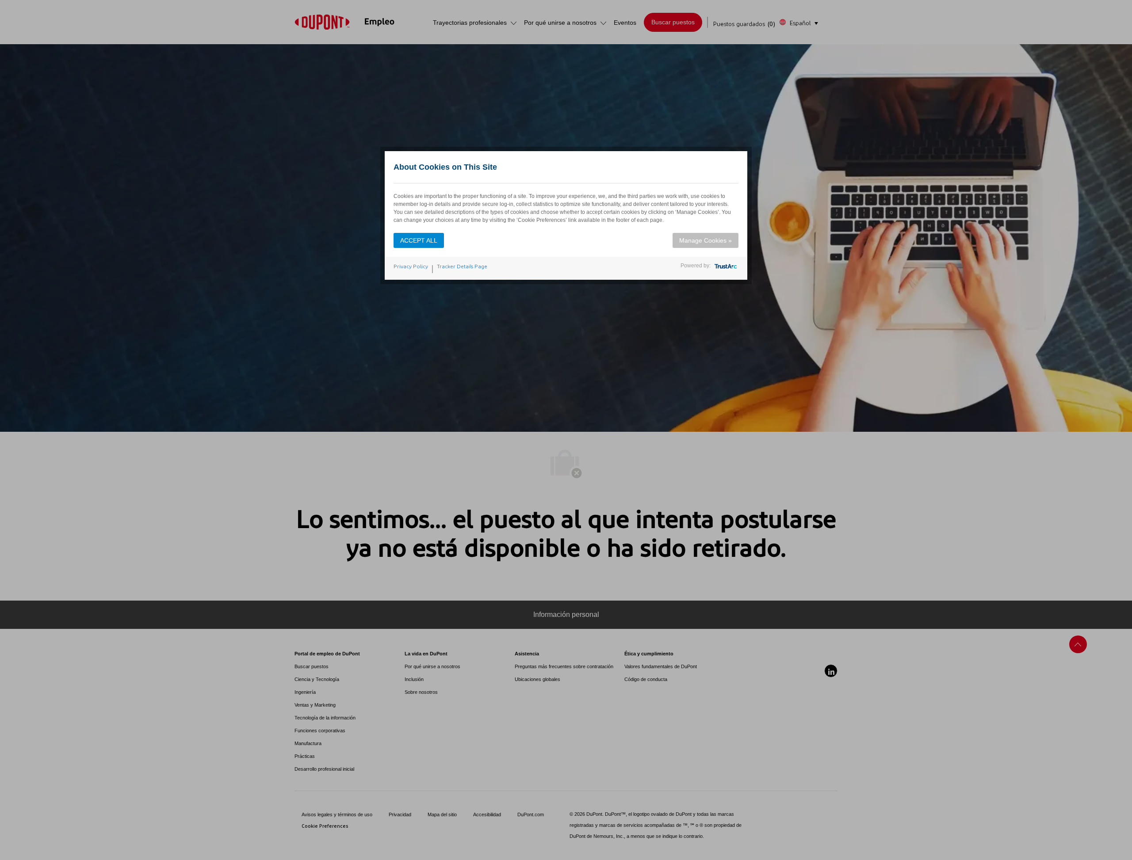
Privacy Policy (411, 266)
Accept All (418, 240)
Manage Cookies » (705, 240)
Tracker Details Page (462, 266)
